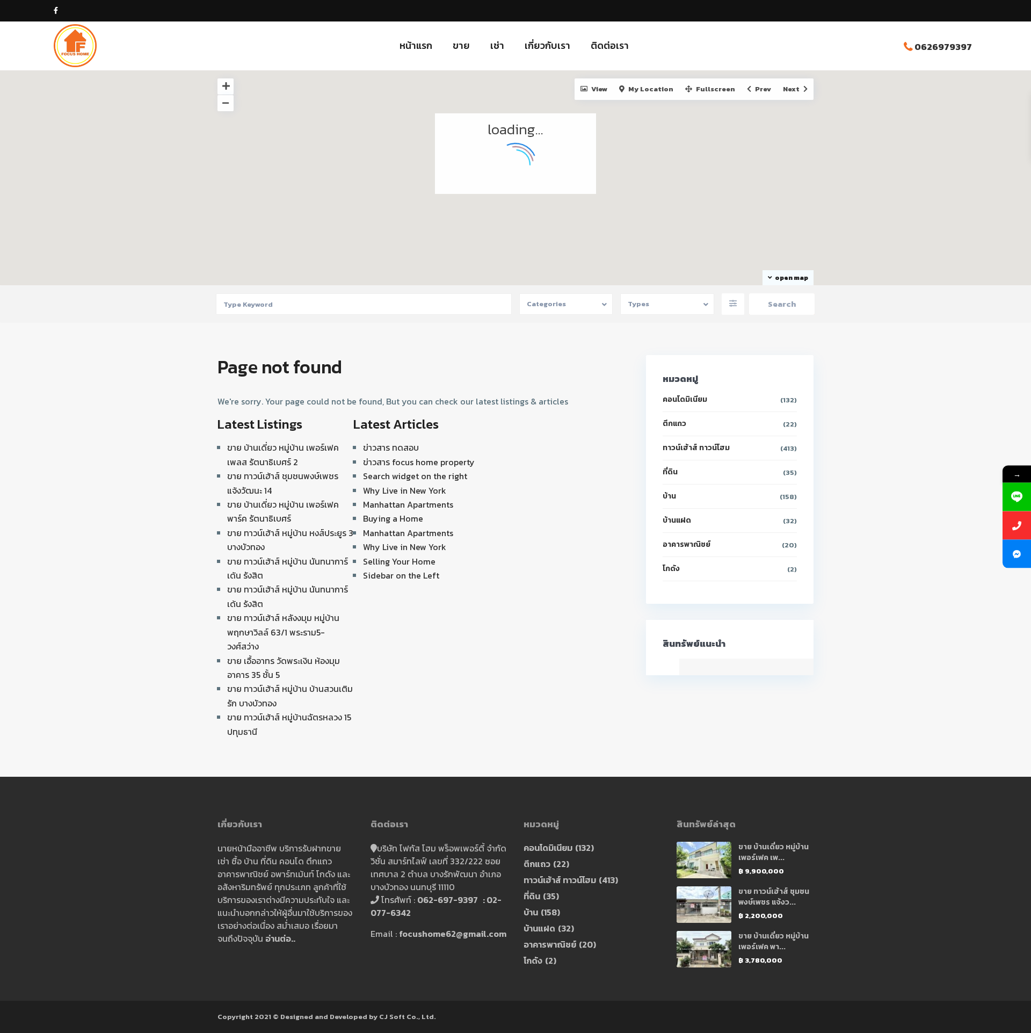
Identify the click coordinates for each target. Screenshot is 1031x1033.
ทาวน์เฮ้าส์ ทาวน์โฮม (696, 447)
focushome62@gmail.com (452, 933)
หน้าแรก (416, 45)
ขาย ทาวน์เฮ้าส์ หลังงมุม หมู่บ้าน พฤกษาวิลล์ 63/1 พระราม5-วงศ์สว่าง (283, 632)
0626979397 (943, 47)
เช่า (497, 45)
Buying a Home (393, 518)
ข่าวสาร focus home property (419, 462)
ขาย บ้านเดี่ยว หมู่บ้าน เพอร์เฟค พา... (773, 941)
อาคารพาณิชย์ (686, 544)
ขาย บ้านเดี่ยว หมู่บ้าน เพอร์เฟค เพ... (773, 852)
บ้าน (669, 496)
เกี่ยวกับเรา (547, 45)
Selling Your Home (399, 561)
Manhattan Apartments (408, 504)
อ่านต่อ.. (280, 938)
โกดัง (671, 568)
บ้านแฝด (677, 520)
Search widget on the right (415, 475)
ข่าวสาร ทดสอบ (391, 447)
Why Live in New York (404, 490)
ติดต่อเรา (610, 45)
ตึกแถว (674, 423)
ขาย (461, 45)
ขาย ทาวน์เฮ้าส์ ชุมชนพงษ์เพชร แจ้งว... (773, 897)
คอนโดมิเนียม (685, 399)
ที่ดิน (670, 472)
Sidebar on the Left (401, 575)
